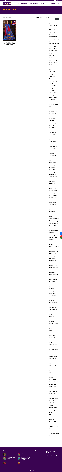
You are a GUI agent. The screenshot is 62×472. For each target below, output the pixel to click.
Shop (32, 453)
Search (49, 17)
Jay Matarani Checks (9, 42)
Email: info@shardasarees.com (8, 0)
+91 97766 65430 (56, 0)
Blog (32, 456)
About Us (33, 454)
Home (4, 11)
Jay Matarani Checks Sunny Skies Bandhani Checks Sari (9, 44)
